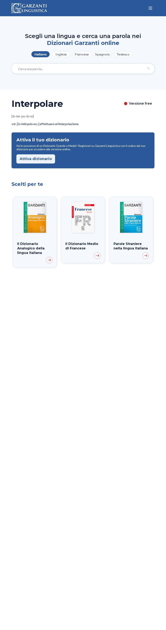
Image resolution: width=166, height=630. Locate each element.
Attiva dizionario (36, 159)
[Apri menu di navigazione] (150, 8)
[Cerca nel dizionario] (148, 68)
